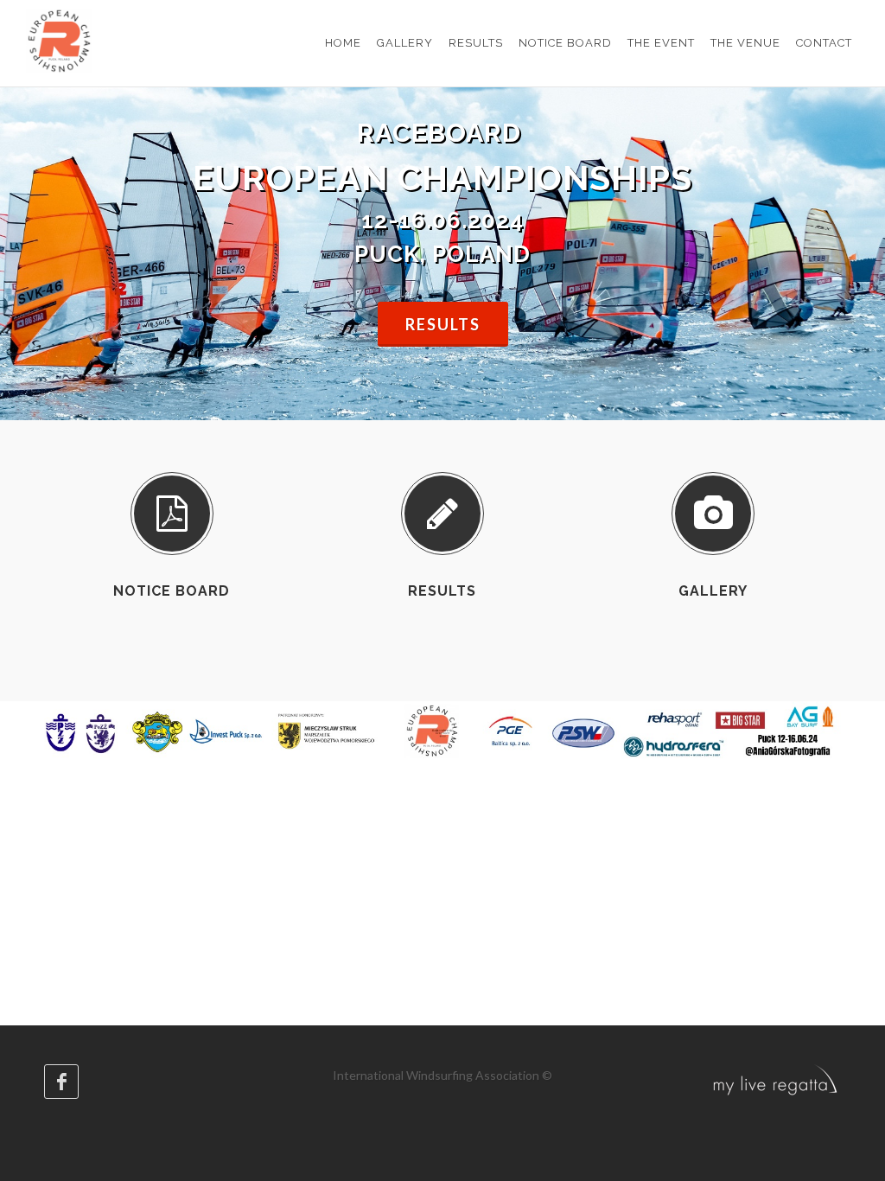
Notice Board (171, 591)
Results (443, 324)
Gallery (713, 591)
